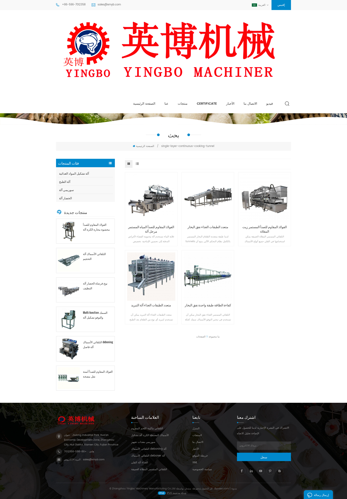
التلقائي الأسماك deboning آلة (148, 449)
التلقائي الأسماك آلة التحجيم (94, 256)
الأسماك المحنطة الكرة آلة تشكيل (150, 435)
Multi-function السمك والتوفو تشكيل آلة (95, 314)
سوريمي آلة (66, 189)
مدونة (234, 489)
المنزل (196, 428)
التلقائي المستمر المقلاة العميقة (149, 469)
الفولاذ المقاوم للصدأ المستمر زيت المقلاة (264, 229)
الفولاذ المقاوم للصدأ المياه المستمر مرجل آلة (151, 229)
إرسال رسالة (321, 495)
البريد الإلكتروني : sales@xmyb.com (84, 460)
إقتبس (281, 5)
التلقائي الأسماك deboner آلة (148, 456)
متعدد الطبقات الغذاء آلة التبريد (151, 305)
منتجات (183, 103)
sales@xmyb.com (109, 5)
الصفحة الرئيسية (144, 103)
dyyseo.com (221, 489)
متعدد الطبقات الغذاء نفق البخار (208, 227)
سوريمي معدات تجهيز (143, 442)
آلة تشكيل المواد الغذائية (74, 173)
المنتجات (197, 435)
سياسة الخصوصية (202, 469)
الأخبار (230, 103)
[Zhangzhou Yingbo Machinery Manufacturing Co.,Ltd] (173, 53)
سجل (263, 457)
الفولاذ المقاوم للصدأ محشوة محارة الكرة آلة (96, 226)
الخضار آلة (65, 198)
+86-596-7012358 (74, 5)
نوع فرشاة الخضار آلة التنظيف (95, 285)
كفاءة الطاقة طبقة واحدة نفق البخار (208, 305)
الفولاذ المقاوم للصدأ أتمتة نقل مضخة (98, 373)
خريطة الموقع (200, 456)
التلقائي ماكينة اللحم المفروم (147, 428)
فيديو (269, 103)
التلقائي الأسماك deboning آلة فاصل (98, 344)
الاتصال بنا (250, 103)
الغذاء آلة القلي (139, 463)
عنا (166, 103)
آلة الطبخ (64, 181)
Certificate (207, 103)
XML (194, 463)
